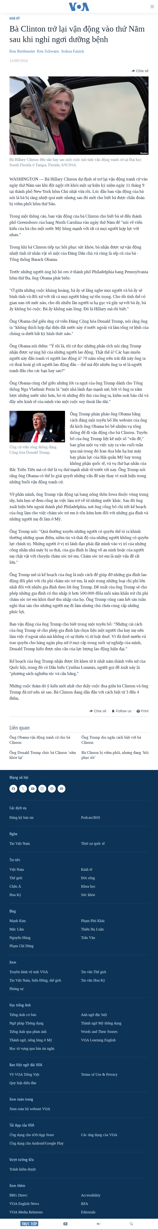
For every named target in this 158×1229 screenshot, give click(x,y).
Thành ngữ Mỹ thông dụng (101, 1023)
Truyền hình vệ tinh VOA (28, 972)
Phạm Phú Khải (93, 921)
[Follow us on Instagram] (42, 789)
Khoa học (88, 886)
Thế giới (15, 878)
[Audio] (98, 1224)
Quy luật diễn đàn (22, 1083)
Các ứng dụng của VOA (99, 1135)
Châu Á (15, 886)
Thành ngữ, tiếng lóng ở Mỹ (30, 1040)
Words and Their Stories (99, 1032)
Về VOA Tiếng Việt (24, 1074)
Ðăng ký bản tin (21, 817)
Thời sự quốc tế (93, 843)
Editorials (88, 1212)
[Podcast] (52, 789)
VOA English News (24, 1203)
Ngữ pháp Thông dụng (26, 1023)
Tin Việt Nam (19, 843)
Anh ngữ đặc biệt (94, 1015)
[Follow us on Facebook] (13, 789)
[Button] (140, 71)
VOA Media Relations (26, 1212)
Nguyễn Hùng (19, 937)
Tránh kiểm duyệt (22, 1169)
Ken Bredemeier (22, 51)
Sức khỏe (88, 895)
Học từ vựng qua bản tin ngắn (31, 1048)
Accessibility (90, 1195)
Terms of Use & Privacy (99, 1074)
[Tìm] (131, 1224)
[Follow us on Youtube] (32, 789)
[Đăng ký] (61, 789)
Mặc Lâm (16, 929)
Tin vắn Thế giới (93, 972)
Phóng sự (16, 989)
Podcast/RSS (90, 817)
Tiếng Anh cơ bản (22, 1015)
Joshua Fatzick (72, 51)
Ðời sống (88, 878)
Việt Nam (16, 869)
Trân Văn (88, 937)
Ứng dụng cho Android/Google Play (36, 1143)
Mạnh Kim (17, 921)
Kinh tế (86, 869)
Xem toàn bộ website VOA (29, 1109)
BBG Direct (18, 1195)
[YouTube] (65, 1224)
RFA (84, 1203)
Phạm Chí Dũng (21, 946)
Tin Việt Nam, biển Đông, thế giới (35, 980)
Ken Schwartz (48, 51)
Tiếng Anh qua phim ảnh (27, 1032)
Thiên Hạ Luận (92, 929)
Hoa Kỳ (14, 18)
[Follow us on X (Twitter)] (23, 789)
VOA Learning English (98, 1040)
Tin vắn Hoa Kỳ (93, 980)
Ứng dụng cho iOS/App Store (31, 1135)
